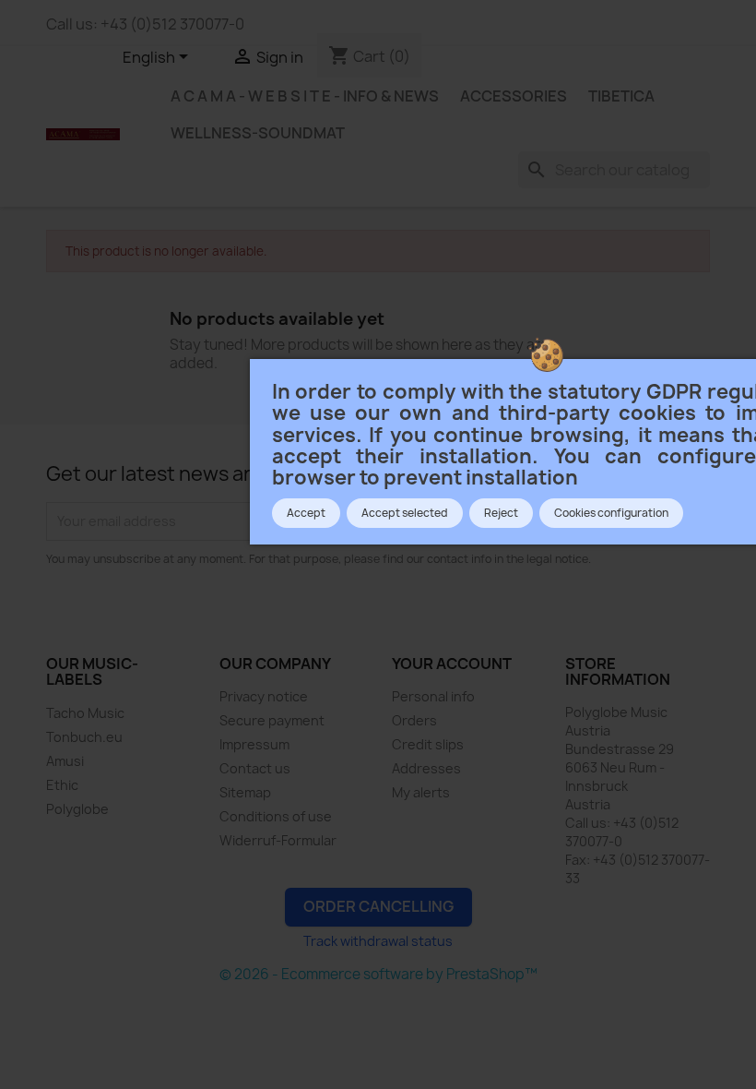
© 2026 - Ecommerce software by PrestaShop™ (378, 974)
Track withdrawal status (378, 941)
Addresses (426, 768)
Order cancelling (378, 906)
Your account (452, 663)
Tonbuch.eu (84, 737)
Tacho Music (85, 713)
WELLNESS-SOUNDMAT (258, 133)
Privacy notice (263, 696)
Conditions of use (275, 816)
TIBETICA (621, 96)
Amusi (65, 761)
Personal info (433, 696)
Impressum (254, 744)
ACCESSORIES (513, 96)
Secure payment (272, 720)
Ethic (62, 785)
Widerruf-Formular (278, 840)
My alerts (421, 792)
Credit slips (428, 744)
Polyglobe (77, 809)
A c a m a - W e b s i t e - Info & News (305, 96)
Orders (414, 720)
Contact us (254, 768)
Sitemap (245, 792)
